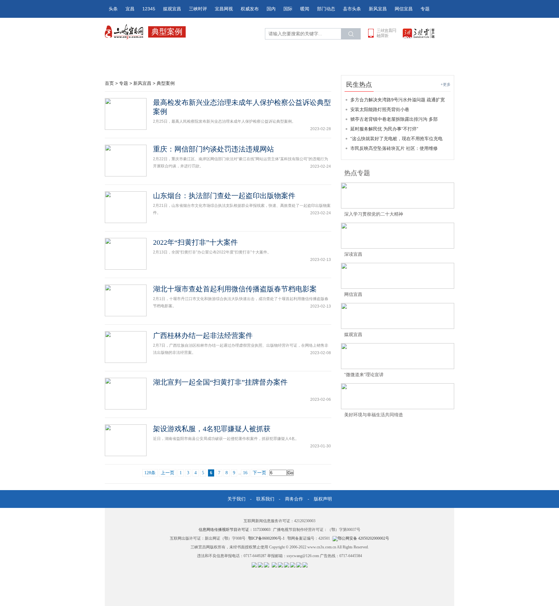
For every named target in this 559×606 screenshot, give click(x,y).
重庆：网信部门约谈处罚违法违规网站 (213, 149)
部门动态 (326, 8)
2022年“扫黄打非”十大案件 (195, 242)
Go (290, 472)
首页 (109, 83)
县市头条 (352, 8)
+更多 (446, 84)
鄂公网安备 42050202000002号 (363, 538)
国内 (271, 8)
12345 (148, 8)
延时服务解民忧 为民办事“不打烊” (384, 128)
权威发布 (250, 8)
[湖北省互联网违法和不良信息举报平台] (260, 564)
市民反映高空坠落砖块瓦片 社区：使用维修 (394, 148)
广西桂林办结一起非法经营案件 (203, 335)
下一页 (259, 472)
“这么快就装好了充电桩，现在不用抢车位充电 (396, 138)
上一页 (167, 472)
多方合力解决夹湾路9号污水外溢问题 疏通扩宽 (397, 99)
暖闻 (304, 8)
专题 (425, 8)
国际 (287, 8)
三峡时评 (198, 8)
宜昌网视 (224, 8)
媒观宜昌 (172, 8)
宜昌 (130, 8)
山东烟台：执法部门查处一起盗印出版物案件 (224, 196)
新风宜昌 (378, 8)
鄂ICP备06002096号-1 (267, 538)
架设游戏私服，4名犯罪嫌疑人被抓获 (211, 429)
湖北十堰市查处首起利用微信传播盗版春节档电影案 (235, 289)
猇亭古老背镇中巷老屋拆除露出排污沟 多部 (394, 119)
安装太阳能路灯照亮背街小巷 (379, 109)
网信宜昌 (404, 8)
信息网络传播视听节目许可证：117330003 (235, 529)
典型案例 (166, 83)
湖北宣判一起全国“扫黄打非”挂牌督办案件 (220, 382)
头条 (113, 8)
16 (245, 472)
